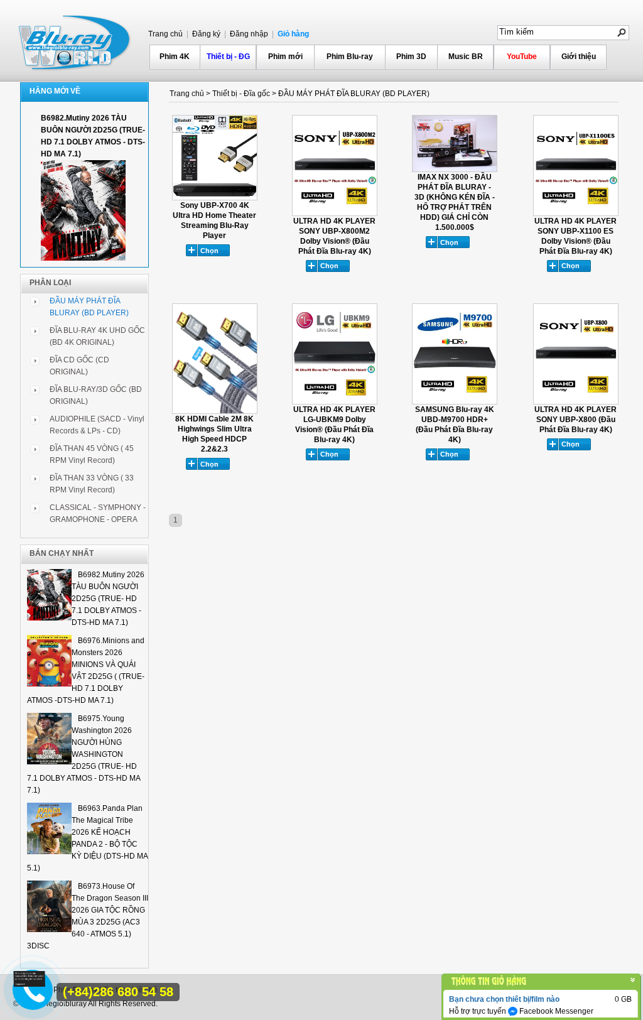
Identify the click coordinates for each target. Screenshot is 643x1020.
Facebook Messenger (555, 1011)
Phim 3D (411, 56)
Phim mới (285, 56)
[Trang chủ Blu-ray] (75, 41)
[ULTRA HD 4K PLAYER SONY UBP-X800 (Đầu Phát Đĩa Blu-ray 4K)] (576, 402)
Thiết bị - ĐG (228, 56)
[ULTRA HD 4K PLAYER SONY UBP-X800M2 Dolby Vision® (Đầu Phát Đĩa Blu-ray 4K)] (334, 213)
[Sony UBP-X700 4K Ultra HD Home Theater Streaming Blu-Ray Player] (214, 197)
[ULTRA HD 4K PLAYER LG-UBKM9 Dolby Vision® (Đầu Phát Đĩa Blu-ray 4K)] (334, 402)
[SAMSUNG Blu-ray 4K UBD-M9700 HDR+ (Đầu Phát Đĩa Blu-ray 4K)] (454, 402)
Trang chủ (165, 34)
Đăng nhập (248, 34)
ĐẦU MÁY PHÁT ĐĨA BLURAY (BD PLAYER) (354, 93)
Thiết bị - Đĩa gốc (241, 93)
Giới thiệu (578, 56)
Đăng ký (205, 34)
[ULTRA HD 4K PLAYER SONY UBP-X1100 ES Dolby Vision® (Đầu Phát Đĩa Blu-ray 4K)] (576, 213)
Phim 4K (174, 56)
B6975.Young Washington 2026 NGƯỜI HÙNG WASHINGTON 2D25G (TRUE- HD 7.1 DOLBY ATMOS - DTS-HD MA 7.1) (83, 754)
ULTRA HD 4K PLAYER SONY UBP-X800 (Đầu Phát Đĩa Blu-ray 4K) (575, 419)
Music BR (465, 56)
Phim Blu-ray (350, 56)
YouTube (522, 56)
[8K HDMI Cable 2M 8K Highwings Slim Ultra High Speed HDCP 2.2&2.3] (214, 411)
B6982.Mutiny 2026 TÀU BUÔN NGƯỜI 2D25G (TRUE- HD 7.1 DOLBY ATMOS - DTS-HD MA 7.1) (108, 598)
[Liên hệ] (29, 984)
